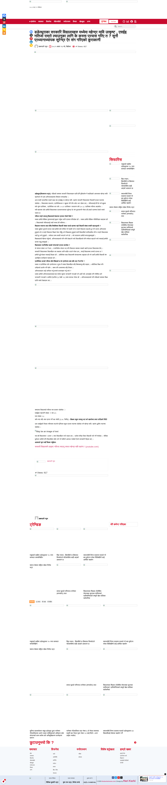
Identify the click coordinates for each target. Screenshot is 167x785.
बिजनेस (32, 758)
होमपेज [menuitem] (33, 21)
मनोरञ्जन (32, 765)
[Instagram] (121, 777)
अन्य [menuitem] (88, 21)
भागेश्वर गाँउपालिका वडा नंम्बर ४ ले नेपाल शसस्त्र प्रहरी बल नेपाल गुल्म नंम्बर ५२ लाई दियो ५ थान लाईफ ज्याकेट (82, 733)
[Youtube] (118, 777)
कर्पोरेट (54, 760)
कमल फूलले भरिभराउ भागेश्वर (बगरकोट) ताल (128, 213)
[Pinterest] (31, 38)
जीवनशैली (32, 760)
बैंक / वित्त (55, 770)
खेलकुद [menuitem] (81, 21)
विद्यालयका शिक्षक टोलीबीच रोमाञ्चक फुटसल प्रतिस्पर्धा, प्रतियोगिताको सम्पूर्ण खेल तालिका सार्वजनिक (118, 687)
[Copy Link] (31, 45)
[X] (31, 35)
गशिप (80, 754)
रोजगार (55, 773)
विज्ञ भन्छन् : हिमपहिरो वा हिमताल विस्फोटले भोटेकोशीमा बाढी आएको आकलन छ (68, 557)
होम (31, 753)
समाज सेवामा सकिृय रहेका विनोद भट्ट (121, 207)
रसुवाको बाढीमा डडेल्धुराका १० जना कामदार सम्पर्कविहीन (127, 166)
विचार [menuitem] (75, 21)
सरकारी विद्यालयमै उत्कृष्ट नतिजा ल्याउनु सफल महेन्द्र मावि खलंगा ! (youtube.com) (67, 446)
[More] (3, 33)
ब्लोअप (80, 757)
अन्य (31, 769)
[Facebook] (31, 31)
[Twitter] (116, 777)
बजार (54, 766)
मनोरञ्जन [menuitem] (67, 21)
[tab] (32, 601)
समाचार (32, 755)
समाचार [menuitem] (40, 21)
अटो (54, 754)
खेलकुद (32, 762)
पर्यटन (54, 763)
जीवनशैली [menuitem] (57, 21)
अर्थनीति (55, 757)
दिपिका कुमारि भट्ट (52, 782)
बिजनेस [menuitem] (48, 21)
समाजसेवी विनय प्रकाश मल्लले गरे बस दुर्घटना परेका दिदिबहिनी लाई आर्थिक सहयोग (127, 198)
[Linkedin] (31, 42)
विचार (31, 767)
